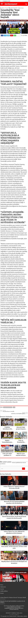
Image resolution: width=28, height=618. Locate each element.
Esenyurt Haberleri (14, 609)
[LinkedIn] (13, 614)
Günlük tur (14, 613)
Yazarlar (2, 589)
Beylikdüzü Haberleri (9, 608)
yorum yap (22, 7)
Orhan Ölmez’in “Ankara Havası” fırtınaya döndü (13, 597)
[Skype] (16, 614)
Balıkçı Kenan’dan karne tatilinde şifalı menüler (15, 606)
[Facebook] (11, 614)
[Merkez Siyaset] (10, 4)
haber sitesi (19, 613)
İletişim (2, 593)
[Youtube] (15, 614)
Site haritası (6, 605)
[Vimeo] (18, 614)
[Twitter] (12, 614)
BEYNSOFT (8, 613)
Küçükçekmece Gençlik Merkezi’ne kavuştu (8, 411)
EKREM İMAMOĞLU (14, 7)
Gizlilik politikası (4, 591)
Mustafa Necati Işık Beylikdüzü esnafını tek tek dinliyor (12, 601)
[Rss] (10, 614)
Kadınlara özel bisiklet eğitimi (18, 413)
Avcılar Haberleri (19, 608)
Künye (1, 584)
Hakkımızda (3, 587)
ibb (14, 407)
